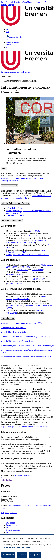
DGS (8, 532)
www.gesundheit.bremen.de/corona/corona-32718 (21, 323)
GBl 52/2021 (22, 269)
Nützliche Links (8, 318)
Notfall (9, 527)
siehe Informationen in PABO (25, 251)
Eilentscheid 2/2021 (32, 306)
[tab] (27, 168)
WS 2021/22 (11, 313)
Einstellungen (8, 554)
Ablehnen (22, 554)
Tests (4, 168)
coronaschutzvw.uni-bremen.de (26, 196)
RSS (3, 478)
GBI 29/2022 (27, 267)
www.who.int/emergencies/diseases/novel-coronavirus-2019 (26, 357)
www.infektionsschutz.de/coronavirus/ (17, 341)
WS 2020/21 (41, 310)
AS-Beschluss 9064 (15, 284)
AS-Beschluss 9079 (15, 274)
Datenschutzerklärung (11, 547)
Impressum (10, 523)
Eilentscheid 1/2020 (41, 240)
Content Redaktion (23, 475)
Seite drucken (6, 480)
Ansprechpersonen (9, 512)
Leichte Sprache (13, 530)
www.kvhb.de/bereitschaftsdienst (14, 332)
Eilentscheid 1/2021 (14, 243)
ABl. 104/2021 (32, 236)
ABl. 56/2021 (29, 243)
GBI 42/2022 (37, 269)
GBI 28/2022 (11, 267)
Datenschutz (11, 525)
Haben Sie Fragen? (9, 186)
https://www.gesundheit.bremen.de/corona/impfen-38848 (24, 427)
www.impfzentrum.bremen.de (13, 327)
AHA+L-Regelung (14, 208)
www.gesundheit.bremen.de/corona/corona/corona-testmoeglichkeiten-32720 (22, 179)
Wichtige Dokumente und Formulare (15, 203)
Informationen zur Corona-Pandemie (16, 72)
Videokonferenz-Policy (15, 215)
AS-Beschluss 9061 (21, 299)
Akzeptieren (35, 554)
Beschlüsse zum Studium (12, 221)
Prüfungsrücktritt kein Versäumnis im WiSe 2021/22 (27, 254)
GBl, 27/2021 (35, 231)
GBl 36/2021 (46, 265)
